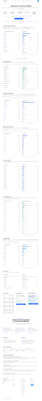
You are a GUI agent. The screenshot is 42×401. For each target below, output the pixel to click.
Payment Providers (17, 21)
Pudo (4, 147)
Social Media (31, 21)
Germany (22, 393)
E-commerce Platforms (7, 21)
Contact (13, 386)
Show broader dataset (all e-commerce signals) (21, 58)
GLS (4, 153)
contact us (22, 374)
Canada (33, 350)
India (6, 350)
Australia (26, 350)
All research (23, 388)
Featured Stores (35, 21)
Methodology (13, 384)
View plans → (13, 366)
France (13, 350)
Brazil (19, 350)
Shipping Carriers (22, 21)
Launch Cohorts (26, 21)
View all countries (23, 395)
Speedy (4, 151)
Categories (12, 21)
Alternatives (13, 385)
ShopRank (5, 378)
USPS (4, 149)
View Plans (25, 18)
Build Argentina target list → (18, 18)
